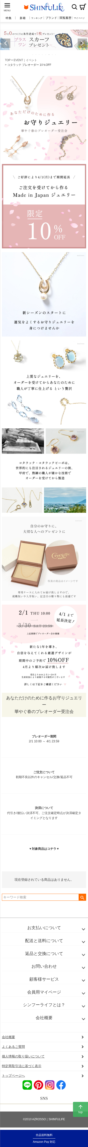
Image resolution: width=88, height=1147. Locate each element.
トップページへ (13, 1075)
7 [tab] (52, 54)
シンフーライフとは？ (44, 1004)
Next (82, 43)
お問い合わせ (44, 966)
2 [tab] (36, 54)
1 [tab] (33, 54)
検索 (74, 7)
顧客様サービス (44, 979)
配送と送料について (44, 940)
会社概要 (44, 1017)
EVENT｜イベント (25, 60)
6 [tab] (49, 54)
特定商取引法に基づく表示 (21, 1066)
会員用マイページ (44, 992)
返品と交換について (44, 953)
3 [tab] (39, 54)
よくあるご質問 (13, 1047)
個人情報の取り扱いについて (23, 1056)
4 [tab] (43, 54)
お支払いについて (44, 927)
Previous (5, 43)
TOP (8, 60)
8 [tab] (56, 54)
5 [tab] (46, 54)
